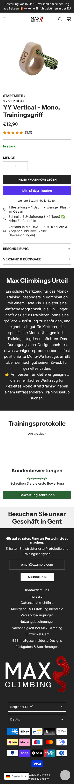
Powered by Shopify (37, 778)
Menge (9, 158)
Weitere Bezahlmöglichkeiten (37, 200)
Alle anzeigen (37, 433)
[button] (16, 776)
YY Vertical (14, 101)
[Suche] (59, 19)
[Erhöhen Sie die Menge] (23, 166)
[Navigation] (4, 19)
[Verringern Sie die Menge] (7, 166)
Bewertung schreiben (37, 495)
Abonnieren (37, 577)
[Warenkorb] (68, 19)
